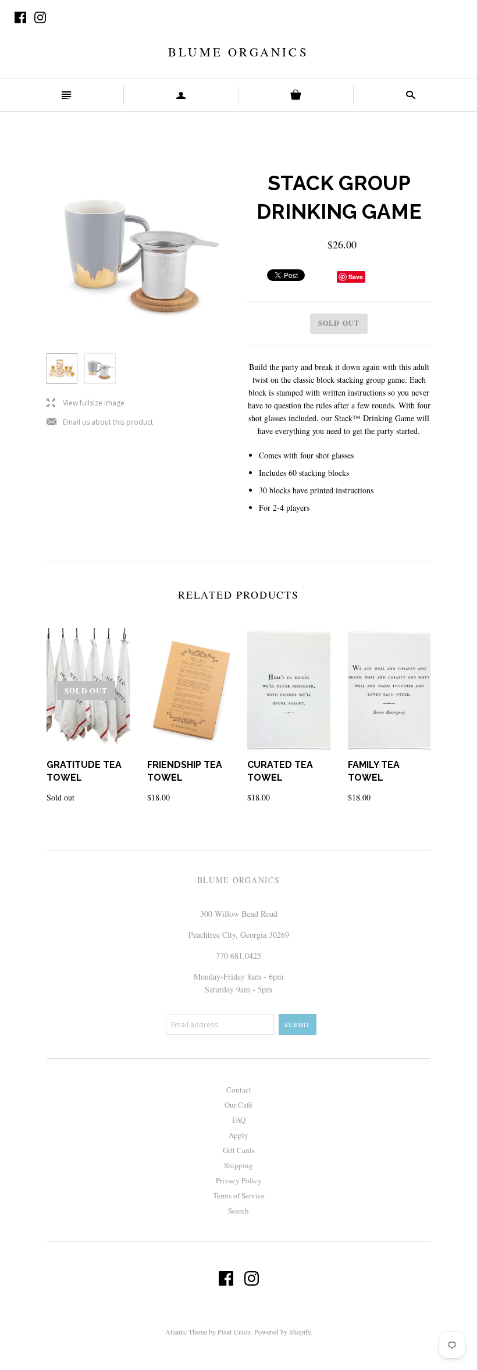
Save (355, 276)
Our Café (238, 1104)
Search (238, 1210)
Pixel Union (234, 1331)
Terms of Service (239, 1195)
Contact (238, 1089)
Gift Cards (239, 1150)
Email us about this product (100, 423)
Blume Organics (238, 52)
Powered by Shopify (282, 1331)
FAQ (238, 1120)
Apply (238, 1135)
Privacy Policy (239, 1180)
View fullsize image (85, 403)
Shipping (238, 1165)
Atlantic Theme (186, 1331)
